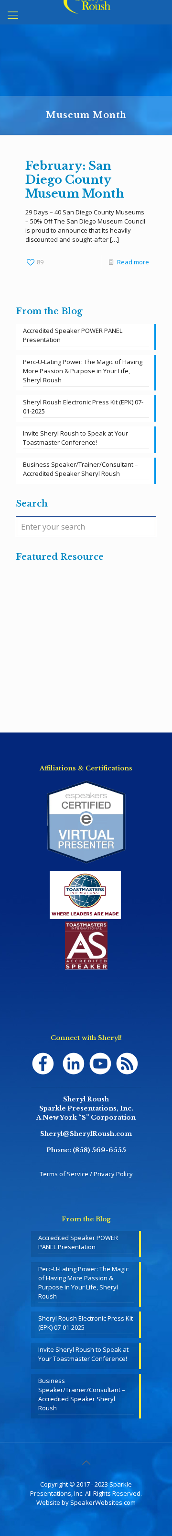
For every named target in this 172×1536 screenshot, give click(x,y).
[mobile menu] (13, 14)
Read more (133, 262)
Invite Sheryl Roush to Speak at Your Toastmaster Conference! (75, 438)
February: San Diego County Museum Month (74, 180)
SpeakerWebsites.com (103, 1502)
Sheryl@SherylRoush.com (86, 1134)
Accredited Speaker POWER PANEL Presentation (72, 335)
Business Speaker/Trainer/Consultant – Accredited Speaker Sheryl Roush (80, 469)
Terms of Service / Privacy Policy (86, 1174)
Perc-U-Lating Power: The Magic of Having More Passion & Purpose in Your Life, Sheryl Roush (82, 370)
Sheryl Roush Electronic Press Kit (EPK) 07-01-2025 (83, 406)
